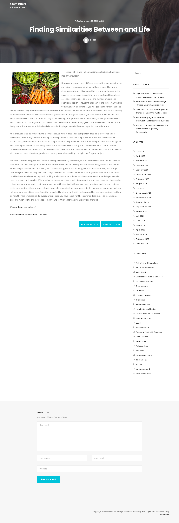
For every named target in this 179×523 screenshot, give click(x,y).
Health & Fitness (143, 304)
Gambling (140, 300)
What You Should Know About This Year (28, 214)
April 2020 (140, 230)
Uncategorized (143, 369)
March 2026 (141, 160)
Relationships (142, 346)
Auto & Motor (142, 272)
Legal (138, 323)
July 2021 (140, 188)
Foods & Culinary (143, 295)
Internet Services (143, 318)
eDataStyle (146, 511)
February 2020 (142, 239)
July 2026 (140, 151)
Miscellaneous (142, 327)
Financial (140, 290)
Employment (142, 286)
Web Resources (143, 373)
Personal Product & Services (149, 332)
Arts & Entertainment (145, 267)
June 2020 (140, 220)
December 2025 (143, 174)
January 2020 (142, 243)
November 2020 (143, 197)
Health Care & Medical (146, 309)
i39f (102, 21)
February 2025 (142, 179)
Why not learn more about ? (23, 207)
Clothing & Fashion (144, 281)
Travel (139, 364)
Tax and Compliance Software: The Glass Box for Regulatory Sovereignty (152, 128)
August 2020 (141, 211)
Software (140, 350)
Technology (141, 359)
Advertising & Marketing (147, 263)
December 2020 (143, 193)
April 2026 (140, 156)
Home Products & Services (148, 313)
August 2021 (141, 183)
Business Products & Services (149, 276)
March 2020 (141, 234)
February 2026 (142, 165)
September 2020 (143, 206)
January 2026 (142, 170)
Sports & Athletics (144, 355)
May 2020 (140, 225)
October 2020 (142, 202)
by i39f (93, 40)
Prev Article (91, 224)
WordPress (164, 514)
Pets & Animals (142, 336)
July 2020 (140, 216)
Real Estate (141, 341)
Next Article (110, 224)
